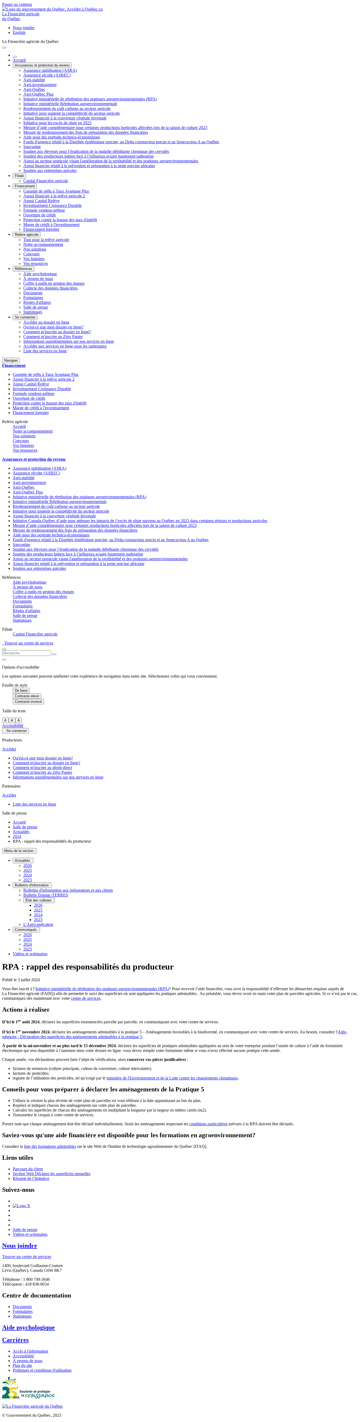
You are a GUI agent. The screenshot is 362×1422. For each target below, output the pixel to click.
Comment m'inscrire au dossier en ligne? (57, 332)
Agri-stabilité (34, 80)
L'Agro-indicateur (38, 924)
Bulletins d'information (32, 885)
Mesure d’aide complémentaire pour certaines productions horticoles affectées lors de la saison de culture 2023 (115, 127)
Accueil (19, 60)
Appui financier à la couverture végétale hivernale (65, 118)
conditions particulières (208, 1124)
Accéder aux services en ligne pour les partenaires (65, 346)
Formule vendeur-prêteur (44, 210)
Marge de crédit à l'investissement (51, 224)
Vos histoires (34, 258)
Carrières (15, 1339)
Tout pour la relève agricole (46, 239)
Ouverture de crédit (39, 215)
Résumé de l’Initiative (31, 1178)
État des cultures (39, 900)
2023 (27, 880)
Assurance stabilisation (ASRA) (50, 70)
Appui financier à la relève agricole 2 (54, 196)
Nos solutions (34, 249)
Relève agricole (26, 235)
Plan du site (22, 1365)
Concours (31, 254)
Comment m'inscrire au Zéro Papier (53, 336)
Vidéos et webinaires (30, 954)
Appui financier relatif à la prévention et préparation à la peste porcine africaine (89, 165)
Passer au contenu (17, 4)
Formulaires (33, 297)
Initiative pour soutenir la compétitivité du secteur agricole (71, 113)
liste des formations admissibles (50, 1146)
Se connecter (25, 317)
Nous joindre (23, 27)
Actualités (21, 831)
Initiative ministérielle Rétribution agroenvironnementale (70, 103)
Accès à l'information (30, 1351)
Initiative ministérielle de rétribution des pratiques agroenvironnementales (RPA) (90, 99)
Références (23, 269)
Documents (32, 293)
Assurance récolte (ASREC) (47, 75)
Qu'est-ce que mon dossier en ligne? (53, 327)
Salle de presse (35, 307)
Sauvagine (32, 146)
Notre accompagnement (43, 244)
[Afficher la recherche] (4, 649)
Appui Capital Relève (41, 200)
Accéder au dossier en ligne (46, 322)
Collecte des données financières (50, 288)
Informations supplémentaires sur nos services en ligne (68, 341)
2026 (27, 865)
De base (21, 690)
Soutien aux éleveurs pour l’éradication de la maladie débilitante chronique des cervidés (96, 151)
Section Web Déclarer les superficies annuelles (51, 1173)
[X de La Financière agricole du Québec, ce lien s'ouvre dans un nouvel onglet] (21, 1205)
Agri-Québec (34, 89)
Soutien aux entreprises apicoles (50, 170)
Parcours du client (28, 1169)
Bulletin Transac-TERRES (45, 895)
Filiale (19, 176)
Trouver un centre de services (27, 643)
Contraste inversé (28, 702)
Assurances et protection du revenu (42, 65)
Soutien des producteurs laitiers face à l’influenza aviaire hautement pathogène (88, 156)
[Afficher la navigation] (4, 47)
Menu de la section (19, 851)
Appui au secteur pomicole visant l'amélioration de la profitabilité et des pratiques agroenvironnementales (110, 161)
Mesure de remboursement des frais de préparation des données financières (85, 132)
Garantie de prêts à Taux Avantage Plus (56, 191)
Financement (25, 186)
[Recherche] (54, 654)
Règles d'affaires (37, 302)
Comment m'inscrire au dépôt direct (42, 767)
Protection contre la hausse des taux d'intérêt (60, 219)
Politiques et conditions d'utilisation (42, 1370)
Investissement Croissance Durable (52, 205)
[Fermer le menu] (15, 56)
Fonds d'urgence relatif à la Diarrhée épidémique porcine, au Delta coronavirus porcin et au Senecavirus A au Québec (121, 142)
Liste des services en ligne (45, 351)
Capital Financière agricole (45, 181)
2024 (17, 836)
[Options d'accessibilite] (4, 659)
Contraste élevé (27, 696)
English (19, 32)
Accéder (9, 749)
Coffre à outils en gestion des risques (54, 283)
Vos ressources (35, 263)
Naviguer (11, 360)
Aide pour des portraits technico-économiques (61, 137)
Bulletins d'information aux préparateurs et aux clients (68, 890)
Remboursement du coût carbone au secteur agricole (67, 108)
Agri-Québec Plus (38, 94)
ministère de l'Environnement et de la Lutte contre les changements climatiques (172, 1078)
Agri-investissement (39, 84)
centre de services (85, 998)
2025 (27, 870)
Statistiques (32, 312)
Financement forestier (41, 229)
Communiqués (26, 930)
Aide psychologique (40, 274)
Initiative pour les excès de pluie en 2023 (57, 123)
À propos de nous (38, 278)
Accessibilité (12, 725)
